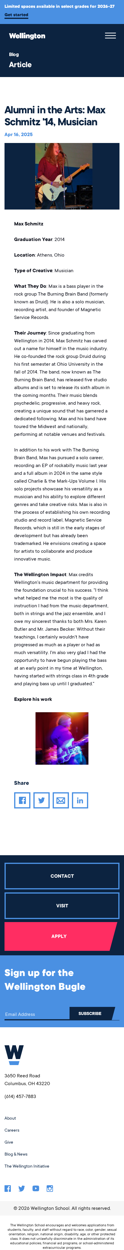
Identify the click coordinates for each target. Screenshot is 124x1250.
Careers (12, 1130)
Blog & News (16, 1154)
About (10, 1118)
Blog (14, 54)
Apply (59, 936)
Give (9, 1142)
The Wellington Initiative (27, 1166)
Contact (62, 876)
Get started (16, 14)
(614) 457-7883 (20, 1096)
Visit (62, 906)
